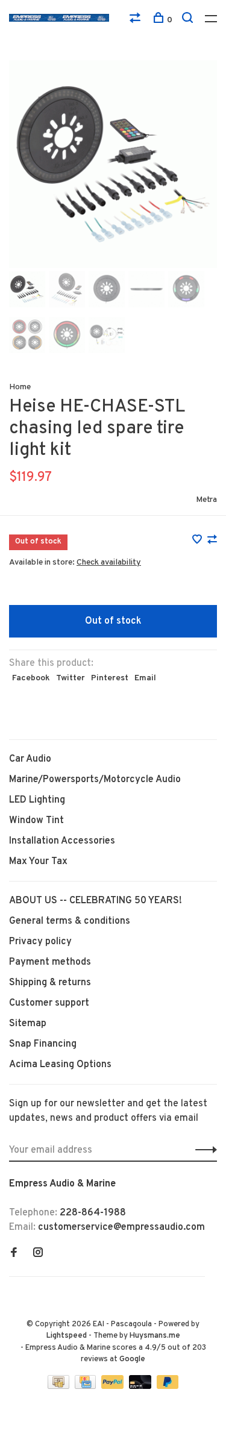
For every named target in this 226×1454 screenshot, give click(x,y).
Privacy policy (40, 942)
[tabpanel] (113, 164)
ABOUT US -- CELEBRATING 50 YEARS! (95, 901)
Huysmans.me (155, 1336)
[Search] (189, 20)
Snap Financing (43, 1044)
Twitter (70, 678)
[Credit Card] (87, 1386)
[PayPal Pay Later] (168, 1386)
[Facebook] (14, 1254)
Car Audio (30, 759)
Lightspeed (66, 1336)
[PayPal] (113, 1386)
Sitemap (27, 1024)
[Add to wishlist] (198, 541)
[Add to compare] (212, 541)
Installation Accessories (62, 841)
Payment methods (50, 962)
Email (145, 678)
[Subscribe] (203, 1150)
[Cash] (60, 1386)
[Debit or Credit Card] (141, 1386)
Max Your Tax (38, 862)
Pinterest (109, 678)
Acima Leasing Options (60, 1065)
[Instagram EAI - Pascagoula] (38, 1254)
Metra (206, 500)
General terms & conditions (69, 921)
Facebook (31, 678)
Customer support (49, 1003)
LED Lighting (37, 800)
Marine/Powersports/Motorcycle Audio (95, 780)
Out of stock (113, 621)
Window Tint (36, 821)
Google (132, 1359)
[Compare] (136, 20)
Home (20, 387)
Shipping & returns (50, 983)
